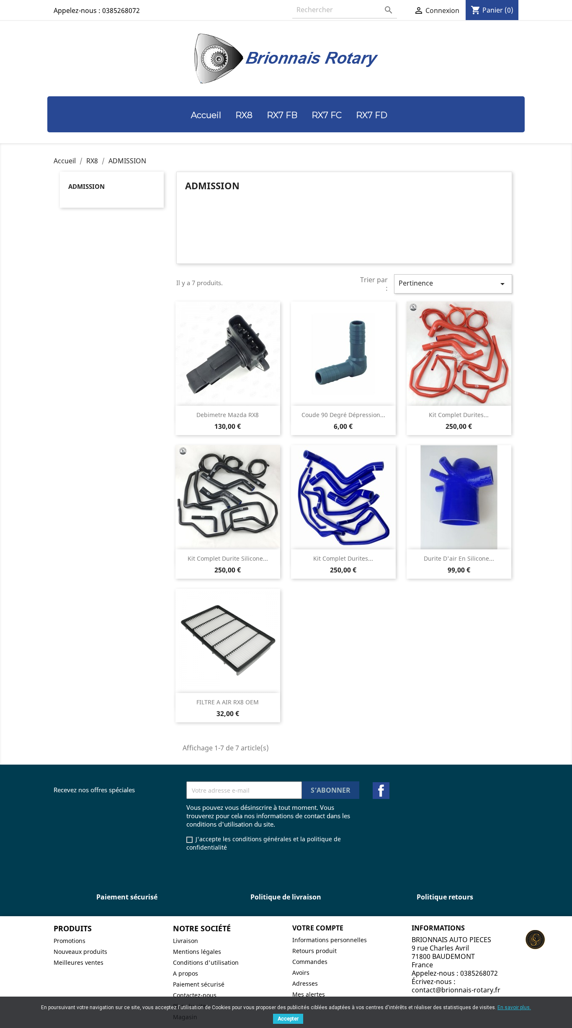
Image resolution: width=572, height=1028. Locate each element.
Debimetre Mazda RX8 (227, 415)
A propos (185, 973)
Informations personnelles (329, 940)
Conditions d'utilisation (206, 962)
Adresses (305, 983)
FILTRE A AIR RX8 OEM (227, 702)
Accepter (288, 1019)
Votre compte (317, 928)
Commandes (309, 962)
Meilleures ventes (78, 962)
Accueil (206, 115)
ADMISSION (86, 186)
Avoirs (300, 972)
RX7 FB (282, 115)
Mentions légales (197, 952)
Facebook (381, 790)
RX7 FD (371, 115)
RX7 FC (327, 115)
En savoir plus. (514, 1007)
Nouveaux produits (80, 952)
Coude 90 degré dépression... (343, 415)
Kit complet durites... (459, 415)
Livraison (185, 941)
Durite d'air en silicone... (459, 558)
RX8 (244, 115)
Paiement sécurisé (198, 984)
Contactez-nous (194, 995)
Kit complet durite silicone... (228, 558)
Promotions (69, 941)
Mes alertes (308, 994)
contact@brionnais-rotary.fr (456, 990)
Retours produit (314, 951)
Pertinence (453, 283)
